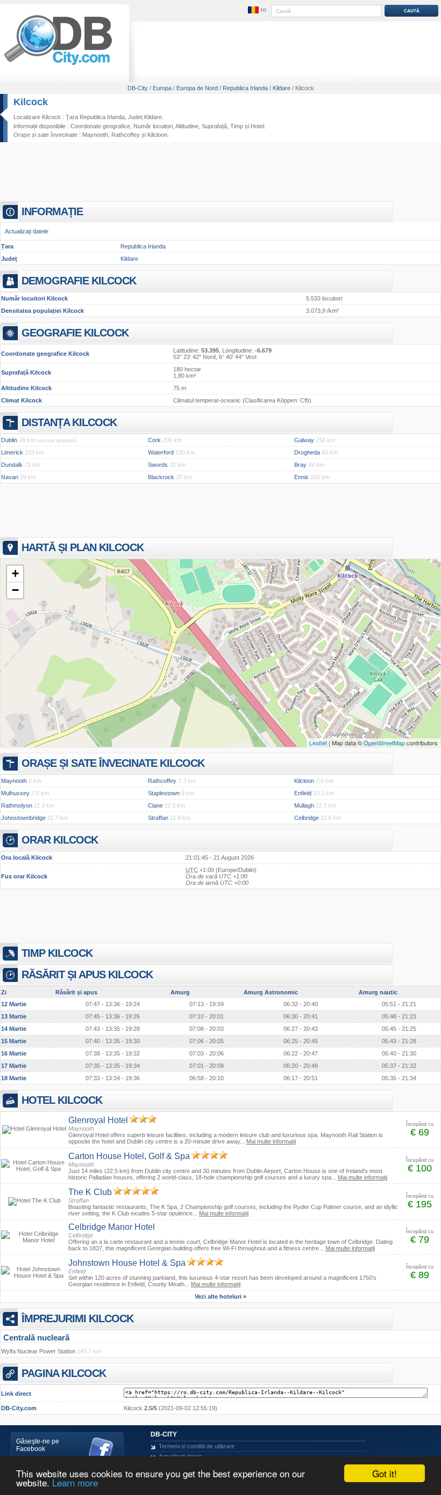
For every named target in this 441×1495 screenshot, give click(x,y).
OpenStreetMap (384, 742)
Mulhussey (15, 793)
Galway (304, 440)
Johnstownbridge (23, 818)
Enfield (302, 793)
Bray (300, 464)
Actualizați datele (26, 231)
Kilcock (30, 102)
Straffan (158, 818)
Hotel (257, 126)
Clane (155, 805)
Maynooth (95, 134)
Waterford (161, 452)
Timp (236, 126)
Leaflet (318, 742)
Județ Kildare (145, 117)
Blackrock (161, 477)
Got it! (384, 1473)
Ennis (301, 477)
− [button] (15, 590)
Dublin (9, 440)
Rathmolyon (16, 805)
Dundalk (12, 464)
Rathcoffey (125, 134)
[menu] (256, 10)
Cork (154, 440)
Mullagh (304, 805)
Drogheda (307, 452)
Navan (9, 477)
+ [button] (15, 573)
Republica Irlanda (143, 246)
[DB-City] (58, 65)
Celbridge (306, 818)
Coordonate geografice (100, 126)
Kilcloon (157, 134)
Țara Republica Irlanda (95, 117)
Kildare (129, 258)
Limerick (12, 452)
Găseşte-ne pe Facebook (37, 1445)
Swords (158, 464)
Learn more (75, 1482)
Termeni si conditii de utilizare (196, 1446)
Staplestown (164, 793)
